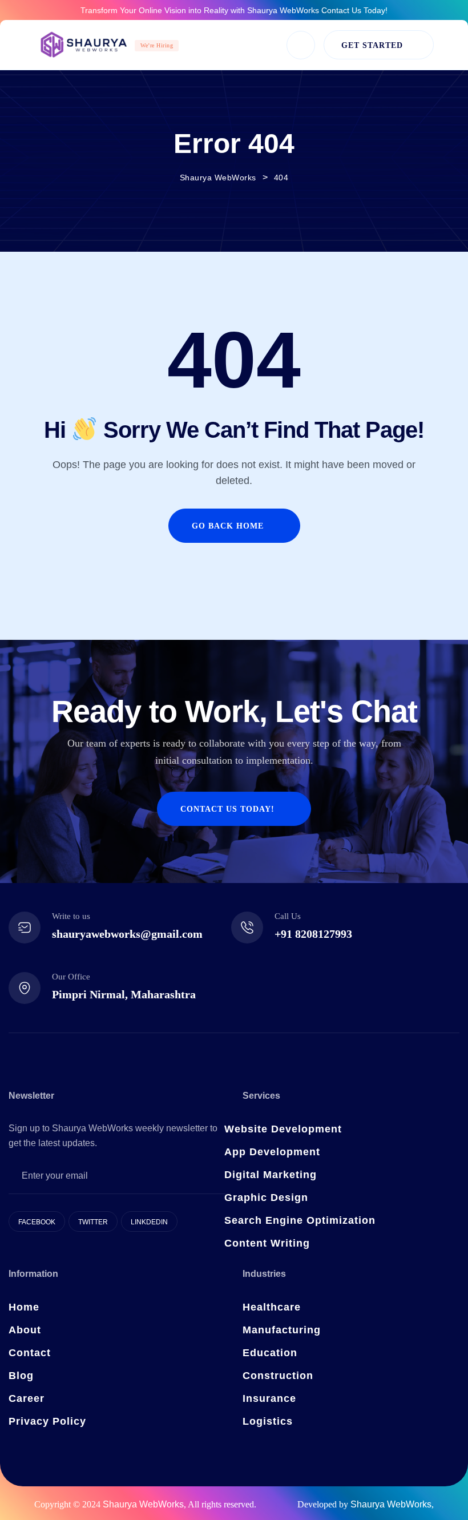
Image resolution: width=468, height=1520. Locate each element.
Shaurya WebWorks (143, 1504)
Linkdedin (149, 1222)
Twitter (93, 1222)
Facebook (36, 1222)
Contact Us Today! (354, 10)
